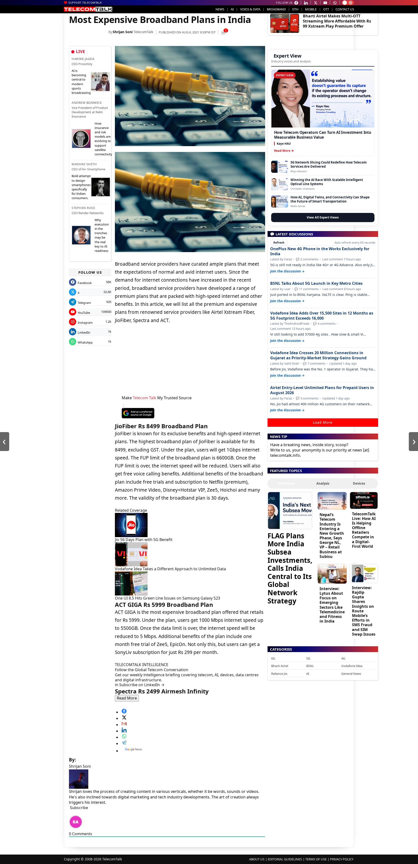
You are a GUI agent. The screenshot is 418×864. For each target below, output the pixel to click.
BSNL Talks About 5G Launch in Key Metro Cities (316, 283)
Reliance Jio (279, 673)
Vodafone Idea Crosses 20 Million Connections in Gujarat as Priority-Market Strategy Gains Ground (318, 355)
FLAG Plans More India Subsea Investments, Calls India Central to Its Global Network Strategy (290, 568)
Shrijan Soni (123, 32)
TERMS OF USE (316, 859)
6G (273, 658)
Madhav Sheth (84, 164)
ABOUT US (256, 859)
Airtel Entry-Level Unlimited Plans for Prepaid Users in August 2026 (322, 390)
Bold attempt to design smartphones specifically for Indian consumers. (81, 187)
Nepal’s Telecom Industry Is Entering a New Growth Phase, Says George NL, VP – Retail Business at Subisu (332, 535)
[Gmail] (193, 723)
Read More (127, 698)
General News (351, 673)
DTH (295, 9)
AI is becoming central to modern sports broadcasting (81, 81)
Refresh (278, 242)
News (220, 9)
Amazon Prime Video (138, 490)
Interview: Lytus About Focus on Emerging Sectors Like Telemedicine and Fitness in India (332, 605)
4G (343, 658)
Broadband (276, 9)
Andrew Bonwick (87, 102)
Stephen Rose (83, 208)
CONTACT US (345, 9)
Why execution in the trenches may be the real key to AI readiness (102, 235)
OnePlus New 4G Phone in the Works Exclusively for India (319, 251)
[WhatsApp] (193, 736)
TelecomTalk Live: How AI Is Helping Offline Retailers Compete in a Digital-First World (364, 530)
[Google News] (193, 749)
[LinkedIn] (193, 730)
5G (308, 658)
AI (232, 9)
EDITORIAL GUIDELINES (285, 859)
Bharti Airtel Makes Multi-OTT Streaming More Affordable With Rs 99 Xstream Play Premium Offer (337, 21)
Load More (322, 422)
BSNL (310, 666)
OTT (326, 9)
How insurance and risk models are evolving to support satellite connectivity (103, 138)
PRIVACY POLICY (341, 859)
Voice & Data (250, 9)
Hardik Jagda (83, 59)
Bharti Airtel (279, 666)
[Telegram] (193, 742)
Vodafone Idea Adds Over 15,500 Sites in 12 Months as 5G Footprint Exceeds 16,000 (321, 316)
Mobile (311, 9)
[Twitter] (193, 717)
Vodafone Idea (351, 666)
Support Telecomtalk (85, 2)
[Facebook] (193, 711)
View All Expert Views (323, 217)
